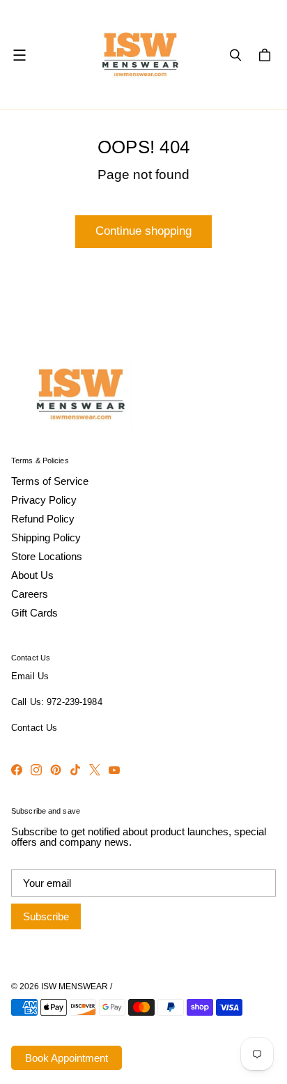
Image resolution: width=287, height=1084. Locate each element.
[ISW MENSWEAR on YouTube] (114, 770)
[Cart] (267, 55)
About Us (32, 575)
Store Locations (46, 556)
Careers (29, 594)
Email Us (30, 676)
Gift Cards (34, 613)
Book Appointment (66, 1058)
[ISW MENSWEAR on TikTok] (75, 770)
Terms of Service (49, 481)
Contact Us (34, 728)
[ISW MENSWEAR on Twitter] (94, 770)
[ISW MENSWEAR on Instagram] (36, 770)
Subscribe (46, 916)
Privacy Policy (44, 500)
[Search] (235, 55)
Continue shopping (143, 231)
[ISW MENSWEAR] (140, 54)
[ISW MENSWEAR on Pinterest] (55, 770)
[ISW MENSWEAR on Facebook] (16, 770)
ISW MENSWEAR (74, 986)
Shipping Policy (46, 537)
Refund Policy (43, 519)
